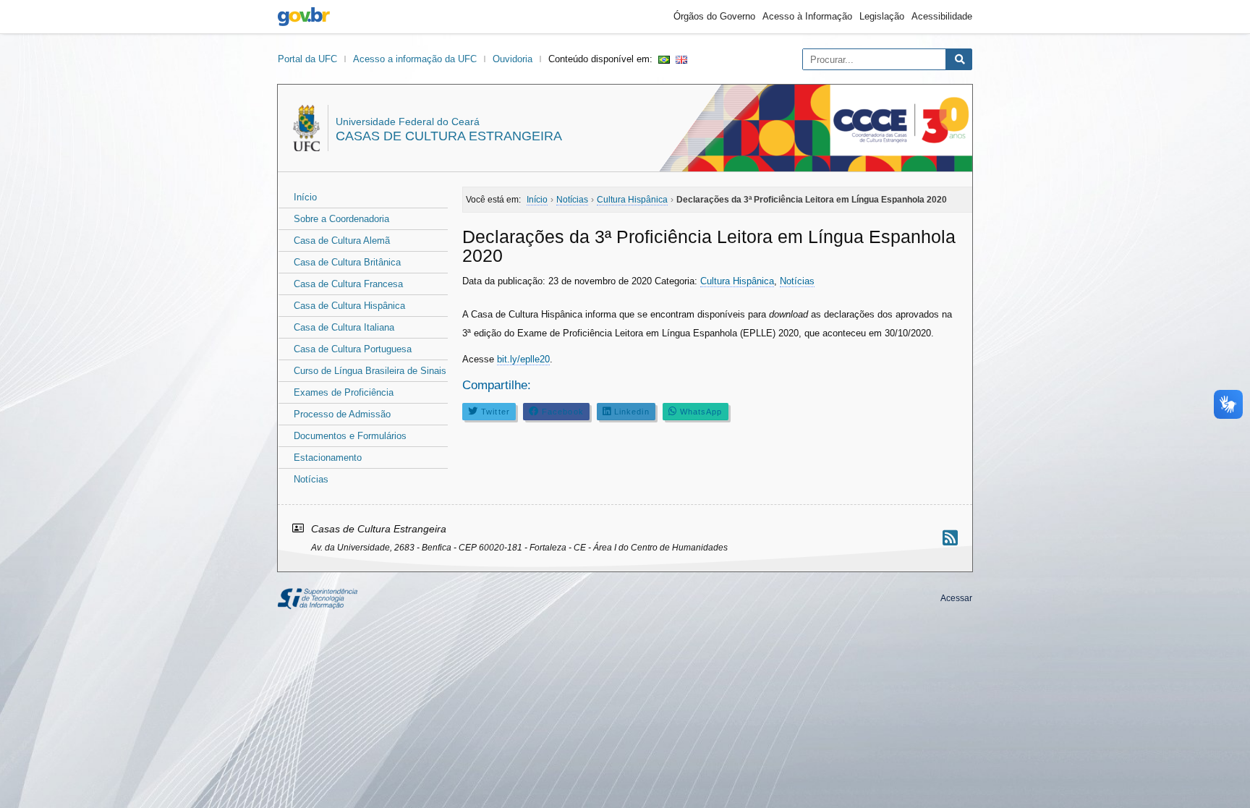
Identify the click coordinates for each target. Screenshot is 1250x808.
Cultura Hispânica (737, 281)
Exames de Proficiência (344, 392)
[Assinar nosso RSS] (950, 538)
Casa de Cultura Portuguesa (353, 349)
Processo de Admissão (342, 414)
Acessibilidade (941, 16)
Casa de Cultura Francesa (348, 283)
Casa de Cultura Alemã (342, 240)
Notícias (311, 479)
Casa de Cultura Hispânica (349, 305)
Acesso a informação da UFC (415, 59)
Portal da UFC (307, 59)
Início (305, 197)
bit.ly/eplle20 (523, 359)
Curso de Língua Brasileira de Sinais (370, 370)
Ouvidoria (512, 59)
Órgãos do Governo (714, 16)
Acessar (956, 598)
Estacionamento (328, 457)
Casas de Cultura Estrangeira (449, 136)
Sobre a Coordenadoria (341, 218)
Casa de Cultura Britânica (347, 262)
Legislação (881, 16)
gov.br (304, 16)
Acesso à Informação (807, 16)
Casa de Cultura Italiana (344, 327)
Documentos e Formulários (350, 435)
